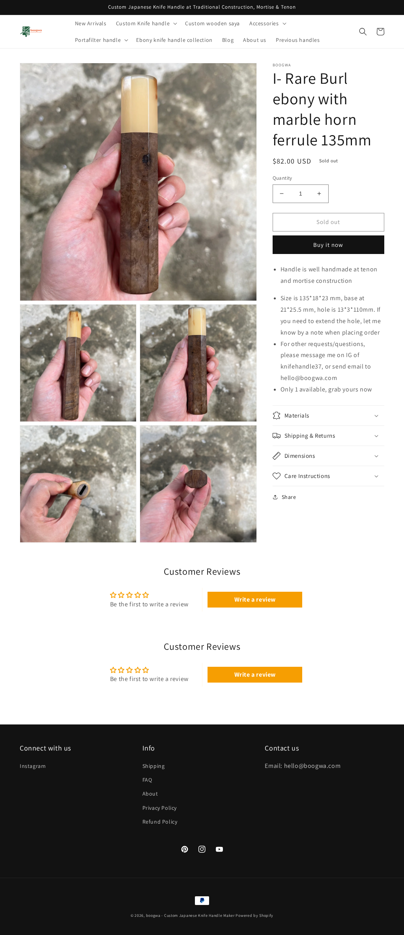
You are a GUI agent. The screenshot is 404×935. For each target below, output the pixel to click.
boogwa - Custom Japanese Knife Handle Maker (190, 915)
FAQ (147, 779)
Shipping (153, 765)
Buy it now (328, 244)
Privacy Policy (159, 807)
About (150, 793)
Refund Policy (160, 821)
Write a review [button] (255, 599)
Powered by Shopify (254, 915)
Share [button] (289, 496)
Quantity (282, 178)
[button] (145, 23)
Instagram (33, 765)
